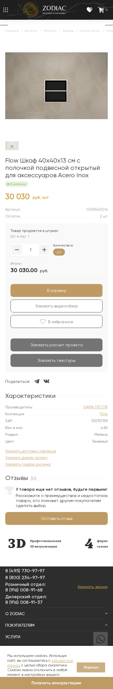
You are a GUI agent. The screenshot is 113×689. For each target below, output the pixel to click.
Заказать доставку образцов (30, 451)
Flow (104, 414)
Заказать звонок (93, 587)
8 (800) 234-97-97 (25, 577)
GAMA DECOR (95, 407)
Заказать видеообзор (56, 305)
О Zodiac (15, 613)
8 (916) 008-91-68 (24, 589)
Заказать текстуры (56, 360)
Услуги (12, 636)
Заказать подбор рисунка (28, 464)
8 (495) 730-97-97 (25, 570)
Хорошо (91, 667)
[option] (34, 543)
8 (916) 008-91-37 (24, 602)
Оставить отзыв (56, 518)
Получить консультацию (56, 682)
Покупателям (19, 625)
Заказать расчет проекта (56, 344)
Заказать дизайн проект (26, 458)
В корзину (56, 290)
